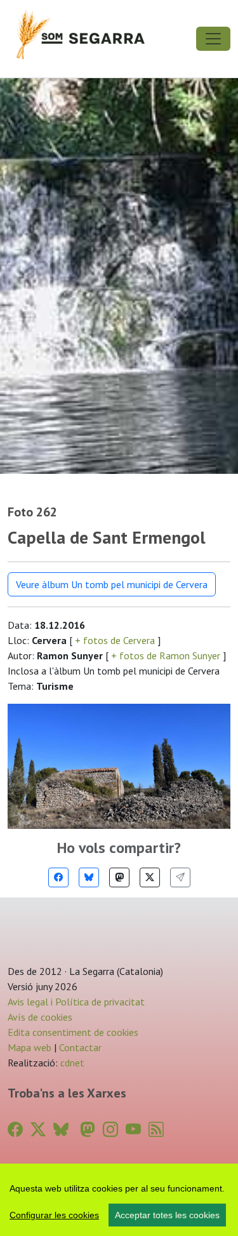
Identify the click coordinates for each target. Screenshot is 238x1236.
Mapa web (29, 1047)
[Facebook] (58, 877)
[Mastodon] (119, 877)
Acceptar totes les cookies (167, 1215)
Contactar (80, 1047)
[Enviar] (180, 877)
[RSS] (156, 1129)
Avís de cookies (40, 1017)
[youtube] (133, 1129)
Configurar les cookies (54, 1215)
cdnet (71, 1062)
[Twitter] (150, 877)
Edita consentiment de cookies (73, 1032)
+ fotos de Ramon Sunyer (166, 655)
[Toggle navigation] (213, 39)
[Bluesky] (89, 877)
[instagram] (110, 1129)
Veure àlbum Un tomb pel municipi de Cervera (112, 584)
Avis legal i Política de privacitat (76, 1001)
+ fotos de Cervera (114, 640)
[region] (119, 1200)
